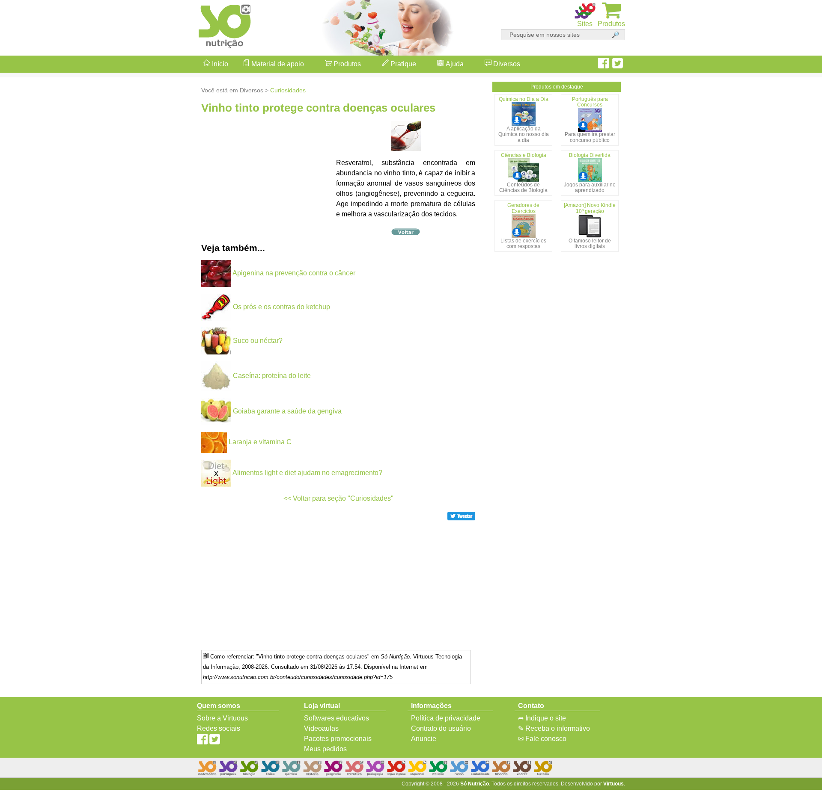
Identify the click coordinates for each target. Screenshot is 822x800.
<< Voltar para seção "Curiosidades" (338, 498)
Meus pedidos (325, 749)
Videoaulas (321, 728)
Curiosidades (288, 90)
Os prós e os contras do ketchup (281, 306)
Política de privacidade (445, 718)
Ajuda (454, 64)
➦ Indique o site (542, 718)
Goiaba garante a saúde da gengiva (287, 411)
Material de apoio (277, 64)
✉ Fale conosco (542, 738)
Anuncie (423, 738)
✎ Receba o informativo (554, 728)
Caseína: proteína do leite (272, 375)
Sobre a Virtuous (222, 718)
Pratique (402, 64)
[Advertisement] (788, 400)
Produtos (346, 64)
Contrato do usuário (441, 728)
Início (219, 64)
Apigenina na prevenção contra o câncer (293, 273)
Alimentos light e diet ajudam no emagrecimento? (307, 472)
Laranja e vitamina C (260, 442)
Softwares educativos (336, 718)
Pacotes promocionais (338, 738)
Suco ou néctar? (258, 340)
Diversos (505, 64)
